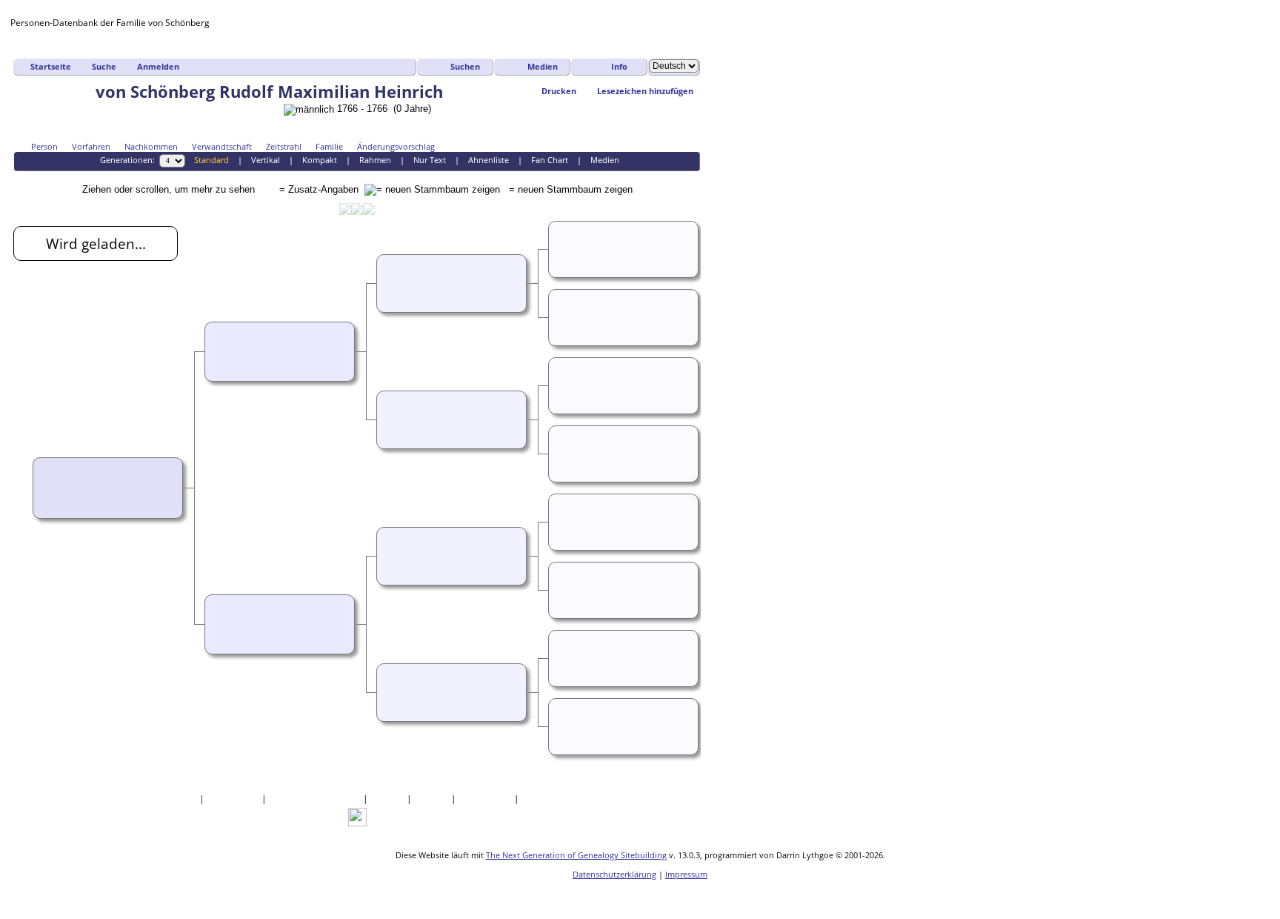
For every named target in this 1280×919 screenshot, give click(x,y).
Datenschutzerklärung (614, 874)
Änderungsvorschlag (396, 146)
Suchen (465, 66)
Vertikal (265, 159)
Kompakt (319, 159)
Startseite (50, 66)
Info (619, 66)
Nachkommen (151, 146)
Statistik (432, 798)
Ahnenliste (488, 159)
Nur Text (429, 159)
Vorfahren (91, 146)
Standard (211, 159)
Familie (329, 146)
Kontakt (539, 798)
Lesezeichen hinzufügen (645, 90)
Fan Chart (549, 159)
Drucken (558, 90)
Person (44, 146)
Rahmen (375, 159)
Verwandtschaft (222, 146)
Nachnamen (234, 798)
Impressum (686, 874)
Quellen (388, 798)
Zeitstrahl (283, 146)
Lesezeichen (486, 798)
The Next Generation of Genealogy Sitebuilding (576, 854)
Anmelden (158, 66)
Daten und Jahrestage (316, 798)
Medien (542, 66)
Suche (104, 66)
